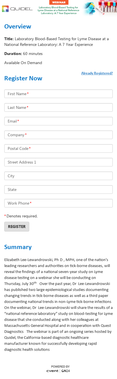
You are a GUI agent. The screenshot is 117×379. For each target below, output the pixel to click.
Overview (17, 26)
